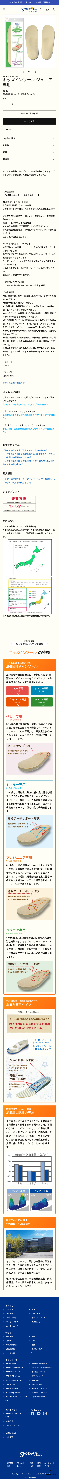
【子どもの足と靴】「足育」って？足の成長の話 (25, 450)
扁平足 (9, 1341)
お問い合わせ (11, 1433)
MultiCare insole (13, 1372)
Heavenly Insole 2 (14, 1393)
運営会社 (32, 1464)
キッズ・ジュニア (39, 1318)
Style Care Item (38, 1397)
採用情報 (39, 1464)
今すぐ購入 (29, 121)
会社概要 (9, 1437)
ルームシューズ (12, 1326)
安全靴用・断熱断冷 (39, 1364)
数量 (4, 98)
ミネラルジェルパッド (40, 1393)
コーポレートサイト (49, 1464)
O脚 (33, 1341)
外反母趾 (9, 1336)
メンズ (34, 1309)
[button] (4, 10)
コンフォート (11, 1318)
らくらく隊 (10, 1384)
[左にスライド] (23, 72)
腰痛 (33, 1345)
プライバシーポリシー (21, 1464)
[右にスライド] (36, 72)
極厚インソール (12, 1389)
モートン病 (10, 1353)
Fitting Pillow (37, 1384)
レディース (36, 1314)
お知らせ (9, 1421)
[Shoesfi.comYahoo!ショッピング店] (19, 510)
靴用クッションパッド (40, 1389)
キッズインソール (39, 1372)
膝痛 (33, 1336)
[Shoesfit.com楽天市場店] (19, 502)
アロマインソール (13, 1376)
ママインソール (38, 1376)
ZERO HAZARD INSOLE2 (42, 1368)
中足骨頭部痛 (11, 1345)
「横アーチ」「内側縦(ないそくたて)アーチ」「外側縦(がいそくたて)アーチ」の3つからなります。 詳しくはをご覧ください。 (29, 417)
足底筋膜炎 (10, 1349)
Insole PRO (11, 1364)
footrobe (35, 1380)
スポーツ (9, 1309)
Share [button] (9, 129)
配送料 (8, 94)
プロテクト (10, 1314)
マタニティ (36, 1322)
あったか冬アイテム (14, 1380)
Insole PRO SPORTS (14, 1368)
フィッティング (12, 1322)
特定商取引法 (10, 1464)
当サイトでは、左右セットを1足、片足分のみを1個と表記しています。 (29, 431)
